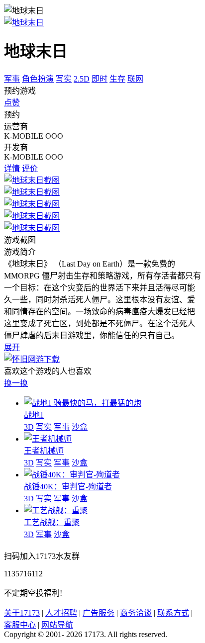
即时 (99, 79)
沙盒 (80, 427)
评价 (30, 168)
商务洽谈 (136, 613)
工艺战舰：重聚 (52, 522)
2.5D (82, 79)
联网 (135, 79)
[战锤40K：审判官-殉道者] (72, 474)
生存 (117, 79)
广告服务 (98, 613)
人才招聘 (61, 613)
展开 (12, 347)
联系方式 (173, 613)
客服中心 (20, 625)
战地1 (34, 415)
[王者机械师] (48, 439)
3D (29, 427)
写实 (64, 79)
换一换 (16, 383)
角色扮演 (38, 79)
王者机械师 (44, 451)
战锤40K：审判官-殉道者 (68, 486)
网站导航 (57, 625)
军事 (12, 79)
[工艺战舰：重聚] (56, 510)
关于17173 (22, 613)
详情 (12, 168)
